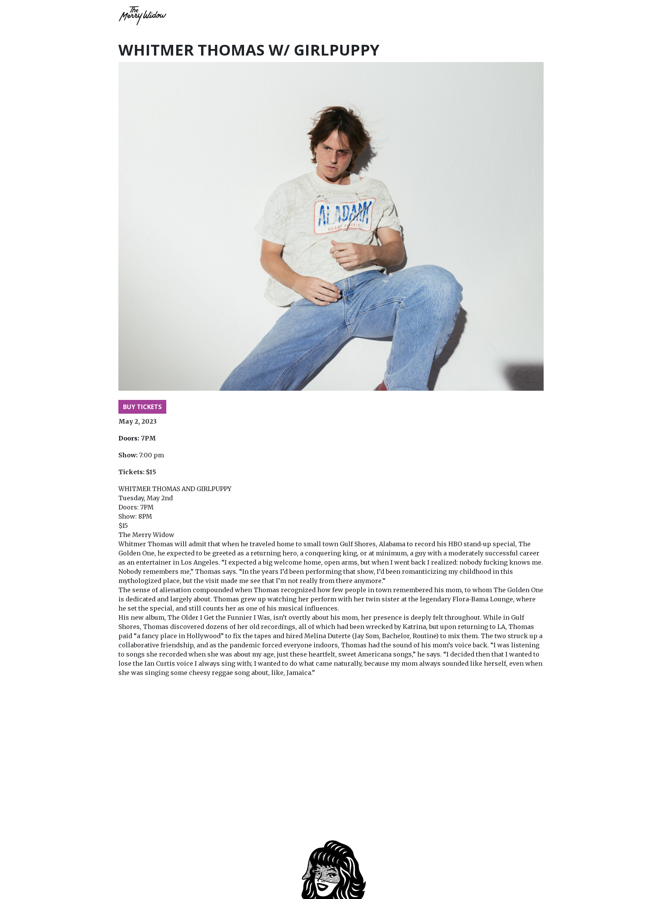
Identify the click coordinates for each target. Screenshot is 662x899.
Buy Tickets (142, 407)
